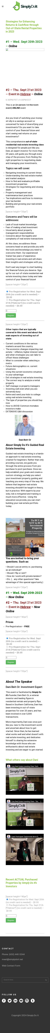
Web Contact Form (11, 965)
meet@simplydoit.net (12, 959)
